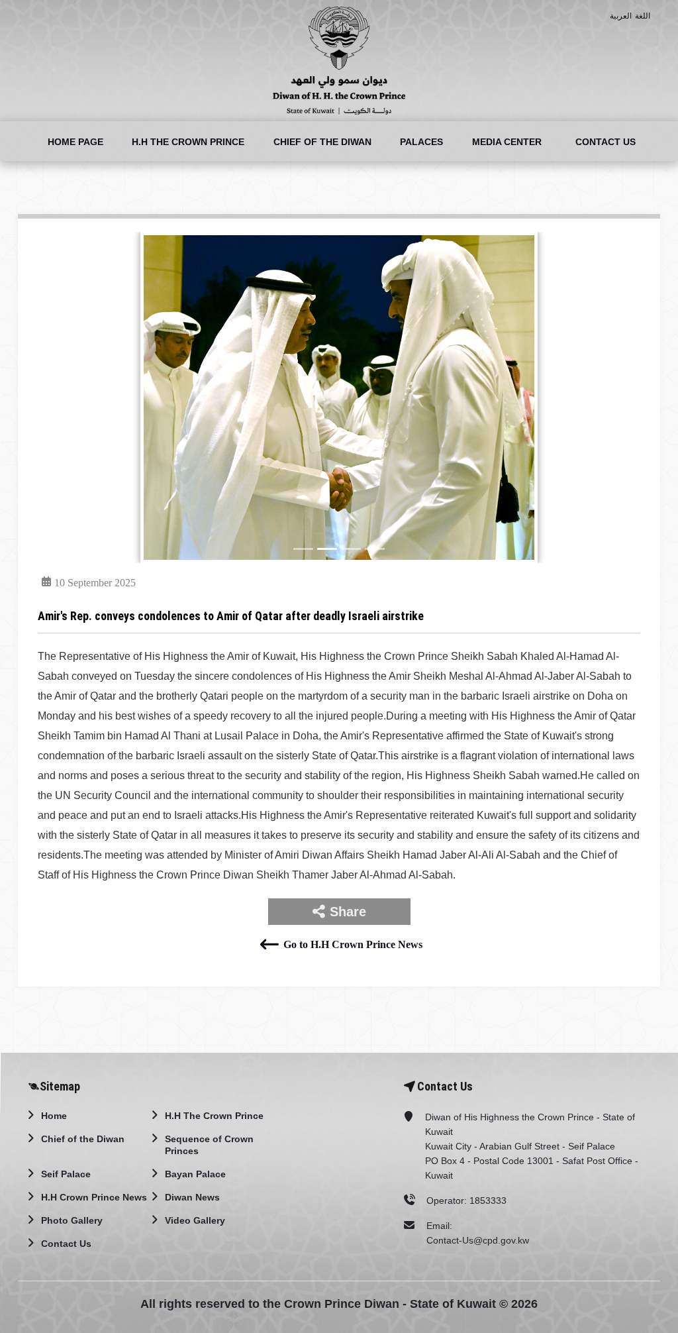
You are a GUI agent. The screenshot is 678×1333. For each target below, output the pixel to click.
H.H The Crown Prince (188, 141)
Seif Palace (66, 1174)
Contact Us (605, 141)
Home (54, 1115)
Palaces (421, 141)
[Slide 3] (351, 549)
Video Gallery (195, 1220)
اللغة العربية (630, 16)
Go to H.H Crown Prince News (352, 944)
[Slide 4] (375, 549)
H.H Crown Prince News (94, 1197)
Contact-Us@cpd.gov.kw (477, 1240)
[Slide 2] (327, 549)
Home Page (75, 141)
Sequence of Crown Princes (209, 1145)
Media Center (507, 141)
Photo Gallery (72, 1220)
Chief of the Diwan (322, 141)
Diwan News (192, 1197)
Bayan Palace (195, 1174)
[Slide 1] (303, 549)
